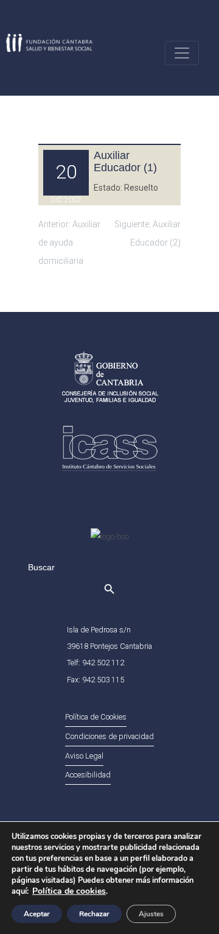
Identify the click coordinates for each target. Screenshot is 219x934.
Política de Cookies (96, 716)
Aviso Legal (84, 755)
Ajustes (151, 914)
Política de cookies (69, 891)
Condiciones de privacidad (109, 736)
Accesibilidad (88, 774)
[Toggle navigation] (182, 53)
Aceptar (37, 914)
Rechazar (94, 914)
